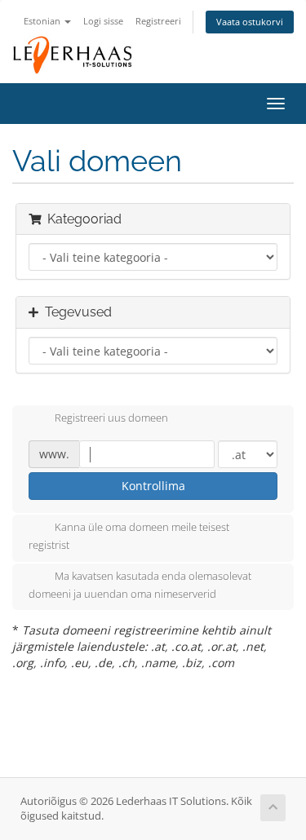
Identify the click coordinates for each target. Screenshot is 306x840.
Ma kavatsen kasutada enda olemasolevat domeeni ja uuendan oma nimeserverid (140, 584)
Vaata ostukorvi (249, 21)
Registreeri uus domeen (111, 418)
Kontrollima (153, 485)
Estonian (43, 21)
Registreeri (158, 21)
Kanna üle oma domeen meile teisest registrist (129, 536)
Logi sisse (103, 21)
